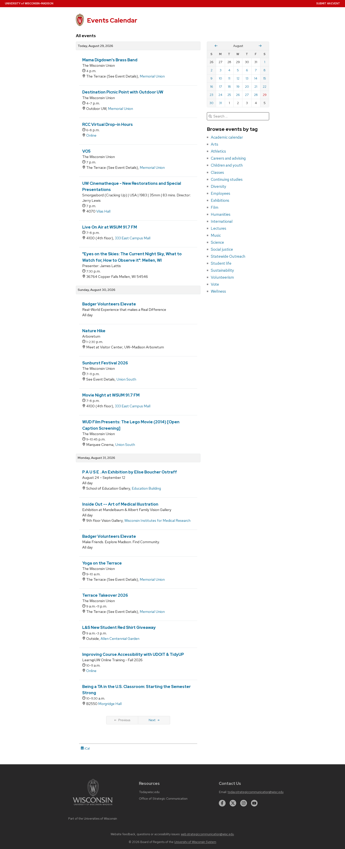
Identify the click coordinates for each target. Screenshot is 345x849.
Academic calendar (227, 137)
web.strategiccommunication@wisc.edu (207, 834)
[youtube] (254, 803)
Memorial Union (152, 76)
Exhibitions (220, 200)
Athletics (218, 151)
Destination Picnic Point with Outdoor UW (122, 92)
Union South (126, 379)
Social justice (222, 249)
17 (220, 87)
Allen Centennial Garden (120, 638)
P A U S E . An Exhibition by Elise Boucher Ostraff (129, 472)
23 (211, 95)
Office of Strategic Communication (163, 799)
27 (247, 95)
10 (220, 78)
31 (220, 103)
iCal (87, 748)
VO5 (86, 151)
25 (229, 95)
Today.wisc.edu (149, 792)
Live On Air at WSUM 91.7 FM (109, 227)
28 (256, 95)
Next (152, 720)
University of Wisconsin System (195, 842)
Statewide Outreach (228, 256)
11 (229, 78)
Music (216, 235)
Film (214, 207)
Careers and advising (228, 158)
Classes (217, 172)
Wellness (218, 291)
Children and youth (227, 165)
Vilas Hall (103, 211)
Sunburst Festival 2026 (105, 363)
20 (247, 87)
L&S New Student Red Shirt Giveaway (119, 627)
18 (229, 87)
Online (91, 135)
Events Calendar (112, 20)
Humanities (220, 214)
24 (220, 95)
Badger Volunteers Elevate (109, 304)
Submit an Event (328, 3)
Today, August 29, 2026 (95, 46)
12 (238, 78)
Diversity (218, 186)
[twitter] (233, 803)
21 (255, 87)
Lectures (218, 228)
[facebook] (222, 803)
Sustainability (222, 270)
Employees (220, 193)
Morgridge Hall (110, 703)
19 (237, 87)
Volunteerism (222, 277)
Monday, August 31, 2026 (96, 458)
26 (238, 95)
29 (265, 95)
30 (211, 103)
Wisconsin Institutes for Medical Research (157, 520)
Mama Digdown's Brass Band (109, 60)
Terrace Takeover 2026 (105, 595)
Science (217, 242)
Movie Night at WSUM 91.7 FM (111, 395)
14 (255, 78)
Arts (214, 144)
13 (247, 78)
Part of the (92, 819)
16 (211, 87)
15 (264, 78)
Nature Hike (93, 330)
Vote (215, 284)
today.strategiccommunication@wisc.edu (256, 792)
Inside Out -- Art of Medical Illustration (120, 504)
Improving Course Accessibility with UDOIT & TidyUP (133, 654)
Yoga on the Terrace (102, 563)
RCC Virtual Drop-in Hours (107, 124)
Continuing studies (227, 179)
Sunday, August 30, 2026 (96, 290)
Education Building (146, 488)
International (222, 221)
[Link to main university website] (93, 806)
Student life (221, 263)
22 (264, 87)
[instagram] (243, 803)
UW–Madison (29, 3)
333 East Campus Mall (132, 238)
